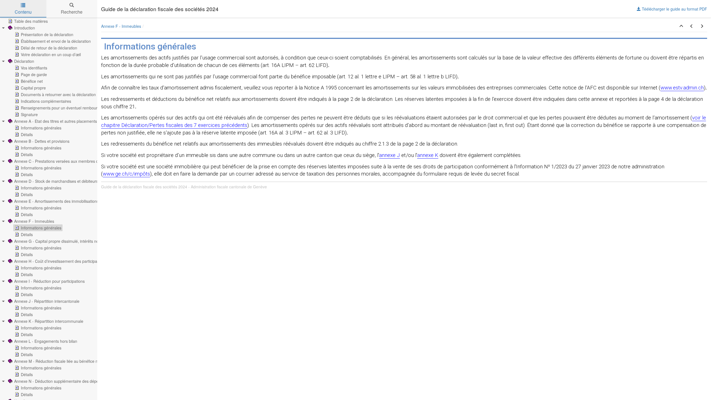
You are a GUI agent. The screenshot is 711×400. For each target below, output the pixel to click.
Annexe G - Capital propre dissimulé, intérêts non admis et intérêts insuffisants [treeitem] (83, 241)
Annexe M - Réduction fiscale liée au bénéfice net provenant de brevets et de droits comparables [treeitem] (99, 361)
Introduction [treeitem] (24, 28)
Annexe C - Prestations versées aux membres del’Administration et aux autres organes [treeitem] (90, 161)
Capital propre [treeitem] (33, 88)
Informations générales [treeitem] (41, 128)
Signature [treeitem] (29, 114)
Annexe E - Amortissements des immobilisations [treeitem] (56, 201)
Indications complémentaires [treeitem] (46, 101)
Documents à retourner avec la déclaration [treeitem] (58, 94)
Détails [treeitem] (27, 134)
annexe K (427, 155)
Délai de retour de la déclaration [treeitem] (49, 48)
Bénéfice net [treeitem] (32, 81)
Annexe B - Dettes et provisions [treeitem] (41, 141)
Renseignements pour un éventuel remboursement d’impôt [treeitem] (72, 108)
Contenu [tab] (23, 12)
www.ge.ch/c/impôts (126, 174)
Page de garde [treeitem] (34, 74)
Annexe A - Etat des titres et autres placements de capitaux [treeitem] (66, 121)
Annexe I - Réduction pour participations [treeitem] (49, 281)
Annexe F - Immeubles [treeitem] (34, 221)
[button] (681, 26)
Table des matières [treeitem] (31, 21)
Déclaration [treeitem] (24, 61)
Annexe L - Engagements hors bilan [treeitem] (45, 341)
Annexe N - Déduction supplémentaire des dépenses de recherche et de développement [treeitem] (92, 381)
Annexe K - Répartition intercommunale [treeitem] (48, 321)
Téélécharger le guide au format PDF (674, 9)
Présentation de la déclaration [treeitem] (47, 34)
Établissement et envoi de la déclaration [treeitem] (56, 41)
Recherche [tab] (71, 12)
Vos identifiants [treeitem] (34, 68)
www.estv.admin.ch (682, 88)
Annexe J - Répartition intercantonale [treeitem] (46, 301)
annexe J (389, 155)
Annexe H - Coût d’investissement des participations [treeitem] (60, 261)
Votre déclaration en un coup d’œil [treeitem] (51, 54)
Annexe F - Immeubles (121, 26)
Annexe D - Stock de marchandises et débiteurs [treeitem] (56, 181)
